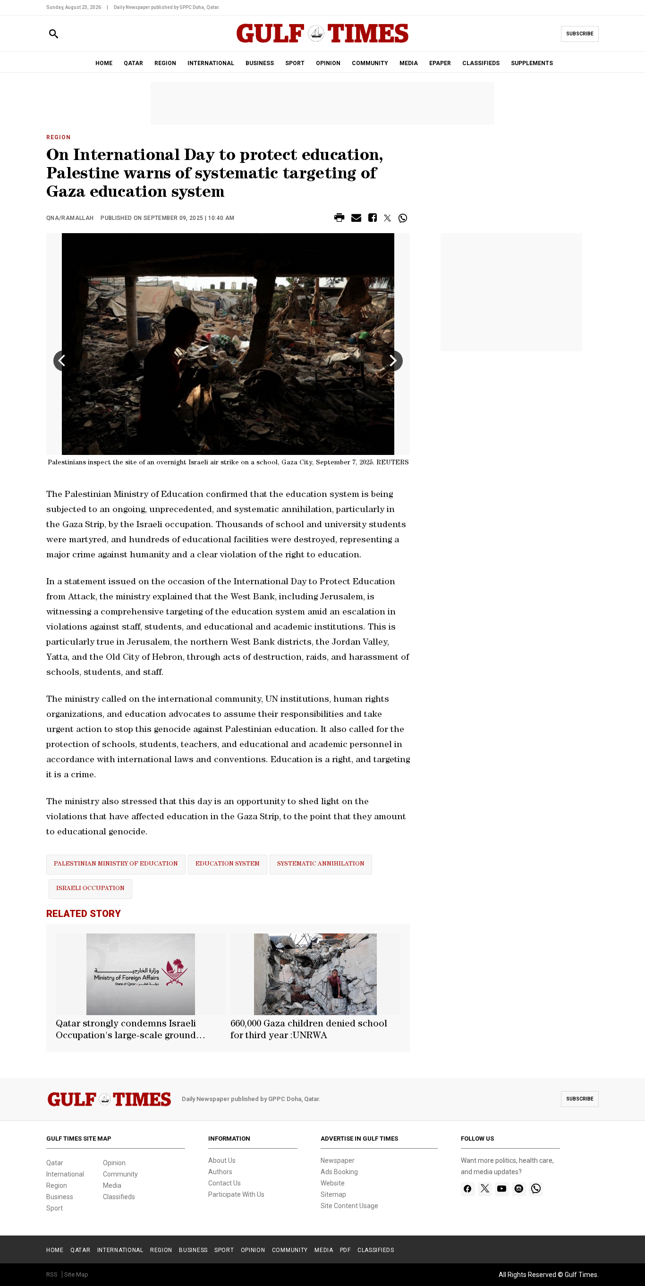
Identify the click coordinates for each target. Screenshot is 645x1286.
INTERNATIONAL (210, 63)
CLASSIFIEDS (481, 63)
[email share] (356, 219)
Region (58, 137)
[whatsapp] (536, 1189)
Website (333, 1183)
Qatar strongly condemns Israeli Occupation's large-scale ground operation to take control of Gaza (128, 1031)
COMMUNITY (370, 63)
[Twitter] (485, 1189)
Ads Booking (339, 1172)
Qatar (54, 1163)
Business (59, 1197)
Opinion (114, 1163)
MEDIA (408, 63)
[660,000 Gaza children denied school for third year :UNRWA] (315, 974)
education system (227, 864)
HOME (103, 63)
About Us (222, 1160)
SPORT (295, 63)
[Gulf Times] (322, 42)
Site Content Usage (349, 1206)
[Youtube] (501, 1189)
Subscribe (580, 33)
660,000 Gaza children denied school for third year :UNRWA (308, 1030)
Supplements (532, 63)
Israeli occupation (90, 889)
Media (112, 1185)
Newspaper (338, 1160)
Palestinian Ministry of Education (116, 864)
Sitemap (333, 1194)
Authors (220, 1172)
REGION (165, 63)
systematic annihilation (321, 864)
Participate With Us (236, 1194)
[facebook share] (372, 219)
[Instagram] (518, 1189)
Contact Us (224, 1183)
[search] (53, 34)
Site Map (76, 1274)
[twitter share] (387, 218)
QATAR (133, 63)
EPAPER (440, 63)
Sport (54, 1208)
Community (120, 1174)
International (65, 1174)
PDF (345, 1250)
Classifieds (119, 1197)
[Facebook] (467, 1189)
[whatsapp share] (404, 218)
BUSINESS (260, 63)
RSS (52, 1274)
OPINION (328, 63)
